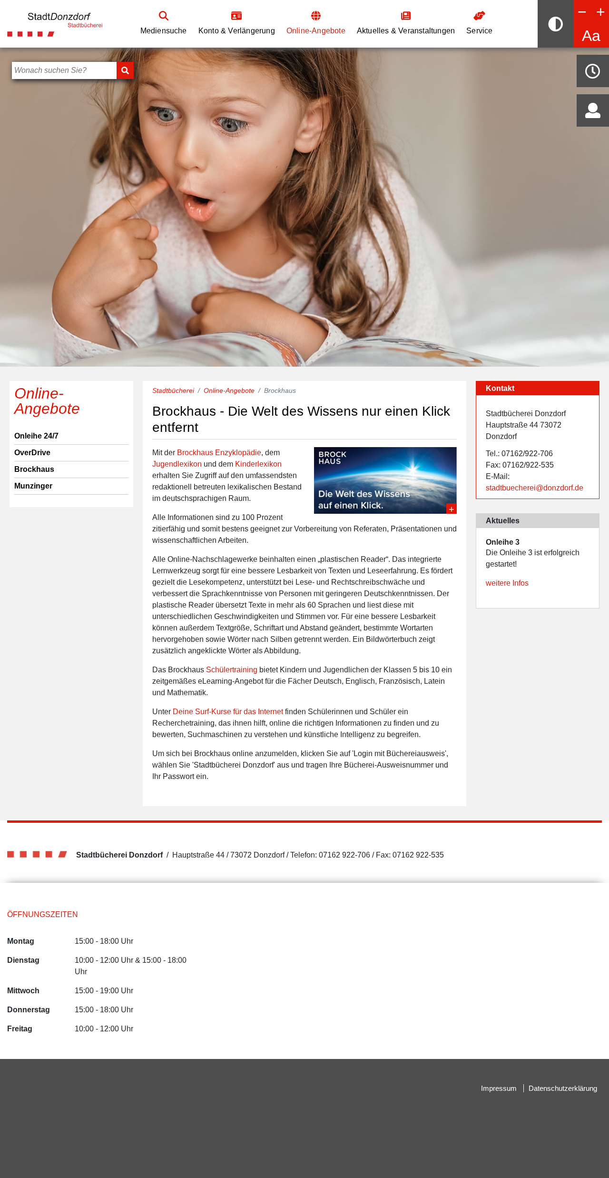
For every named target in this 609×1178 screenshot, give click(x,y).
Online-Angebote (315, 31)
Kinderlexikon (258, 464)
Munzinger (33, 486)
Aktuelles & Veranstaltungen (406, 31)
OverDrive (32, 453)
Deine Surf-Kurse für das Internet (228, 712)
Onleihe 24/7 (36, 436)
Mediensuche (163, 31)
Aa (591, 35)
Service (479, 31)
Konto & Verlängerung (236, 31)
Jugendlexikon (177, 464)
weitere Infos (507, 583)
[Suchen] (125, 70)
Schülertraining (231, 670)
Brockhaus (34, 469)
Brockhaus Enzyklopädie (219, 453)
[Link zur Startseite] (54, 23)
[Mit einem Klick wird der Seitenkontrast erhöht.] (555, 23)
